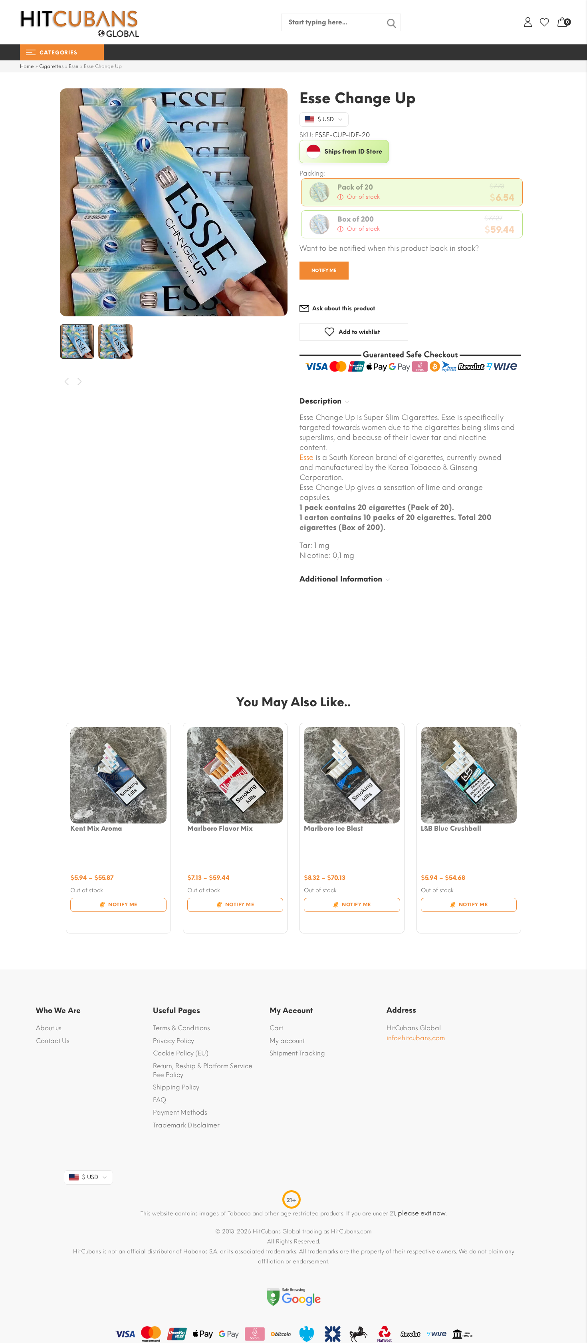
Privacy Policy (173, 1041)
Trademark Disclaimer (186, 1125)
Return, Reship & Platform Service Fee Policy (202, 1070)
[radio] (412, 192)
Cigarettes (51, 66)
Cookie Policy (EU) (180, 1053)
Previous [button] (67, 382)
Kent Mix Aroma (96, 828)
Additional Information (340, 579)
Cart (276, 1028)
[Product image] (118, 775)
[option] (174, 202)
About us (48, 1028)
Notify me (324, 270)
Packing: (312, 173)
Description (320, 401)
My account (287, 1041)
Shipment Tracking (297, 1053)
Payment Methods (180, 1112)
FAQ (159, 1100)
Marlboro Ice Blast (333, 828)
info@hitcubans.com (416, 1038)
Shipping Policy (176, 1087)
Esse (74, 66)
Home (27, 66)
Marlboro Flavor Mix (220, 828)
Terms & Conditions (181, 1028)
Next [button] (80, 382)
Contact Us (52, 1041)
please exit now (422, 1213)
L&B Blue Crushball (451, 828)
